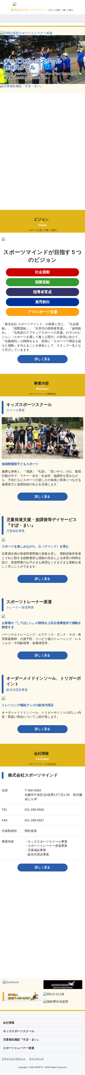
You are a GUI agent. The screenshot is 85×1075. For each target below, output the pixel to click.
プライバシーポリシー (14, 1058)
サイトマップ (36, 1058)
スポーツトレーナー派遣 (18, 1048)
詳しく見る (42, 359)
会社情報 (8, 1022)
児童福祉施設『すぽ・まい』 (21, 1039)
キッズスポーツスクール (18, 1031)
